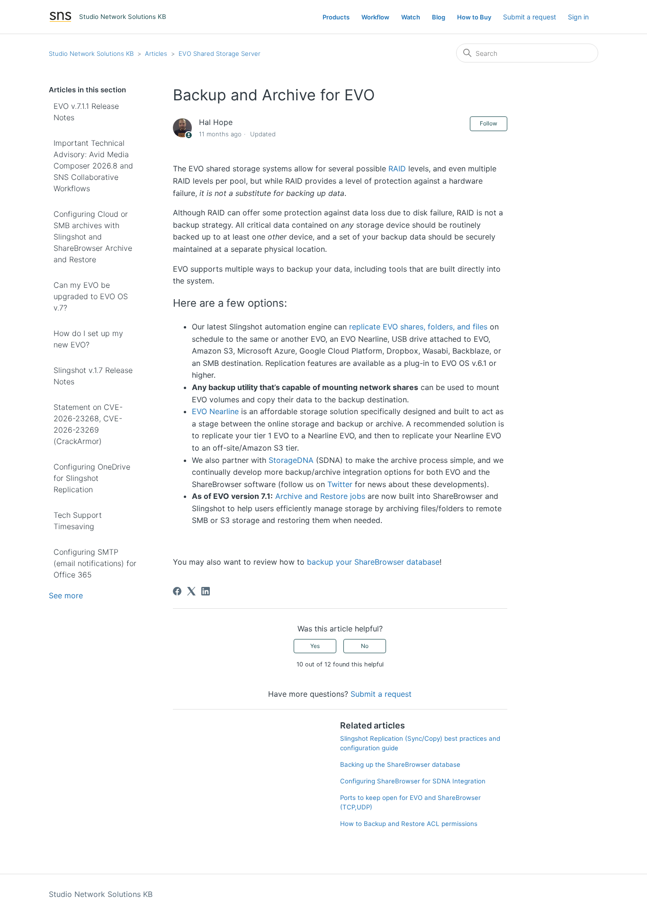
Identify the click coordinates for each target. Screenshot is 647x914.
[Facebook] (177, 591)
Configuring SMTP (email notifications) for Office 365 (95, 563)
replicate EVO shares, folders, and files (418, 326)
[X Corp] (191, 591)
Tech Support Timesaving (78, 520)
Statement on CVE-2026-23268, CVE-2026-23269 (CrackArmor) (88, 424)
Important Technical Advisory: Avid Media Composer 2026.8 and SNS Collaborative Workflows (93, 165)
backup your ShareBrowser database (373, 562)
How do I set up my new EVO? (88, 338)
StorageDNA (291, 460)
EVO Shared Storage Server (220, 53)
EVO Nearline (215, 411)
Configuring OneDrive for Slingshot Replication (92, 478)
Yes (315, 645)
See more (66, 595)
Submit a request (529, 17)
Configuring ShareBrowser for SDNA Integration (412, 781)
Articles (156, 53)
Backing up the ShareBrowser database (400, 764)
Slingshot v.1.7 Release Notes (93, 375)
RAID (397, 168)
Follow (488, 123)
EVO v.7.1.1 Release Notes (86, 111)
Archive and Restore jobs (320, 496)
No (364, 645)
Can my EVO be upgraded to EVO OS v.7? (91, 296)
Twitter (339, 484)
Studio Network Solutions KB (91, 53)
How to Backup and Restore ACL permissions (408, 823)
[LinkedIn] (205, 591)
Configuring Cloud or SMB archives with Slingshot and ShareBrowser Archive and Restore (93, 236)
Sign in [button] (578, 17)
